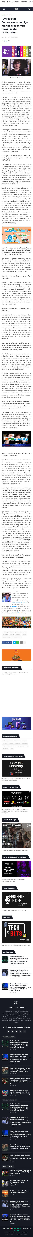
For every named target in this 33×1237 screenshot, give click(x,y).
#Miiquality (9, 15)
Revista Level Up (17, 746)
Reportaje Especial (7, 746)
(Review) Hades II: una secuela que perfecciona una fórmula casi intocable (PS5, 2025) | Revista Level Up (20, 1081)
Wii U (20, 637)
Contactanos (25, 1232)
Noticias (24, 634)
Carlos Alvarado (22, 632)
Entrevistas (5, 634)
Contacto (24, 2)
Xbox (11, 748)
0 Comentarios (14, 37)
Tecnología (25, 746)
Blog (15, 632)
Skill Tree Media (17, 613)
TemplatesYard (17, 1228)
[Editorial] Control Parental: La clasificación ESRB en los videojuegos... (19, 1182)
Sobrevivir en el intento (19, 602)
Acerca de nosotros (13, 2)
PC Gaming (17, 743)
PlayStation (25, 743)
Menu (4, 9)
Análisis (4, 741)
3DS (11, 632)
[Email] (9, 41)
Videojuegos (5, 748)
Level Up (12, 634)
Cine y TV (17, 741)
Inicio (3, 2)
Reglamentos (9, 1234)
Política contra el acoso (20, 1234)
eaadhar (16, 1230)
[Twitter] (6, 41)
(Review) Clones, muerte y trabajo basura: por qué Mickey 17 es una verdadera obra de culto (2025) (20, 1069)
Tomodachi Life (6, 637)
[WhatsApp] (17, 642)
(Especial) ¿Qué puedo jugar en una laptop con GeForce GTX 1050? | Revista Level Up (20, 1171)
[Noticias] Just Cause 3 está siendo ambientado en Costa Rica (20, 1191)
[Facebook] (4, 41)
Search (29, 9)
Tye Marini (14, 637)
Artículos (10, 741)
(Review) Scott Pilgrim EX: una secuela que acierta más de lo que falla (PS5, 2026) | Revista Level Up (20, 1092)
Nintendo (18, 634)
